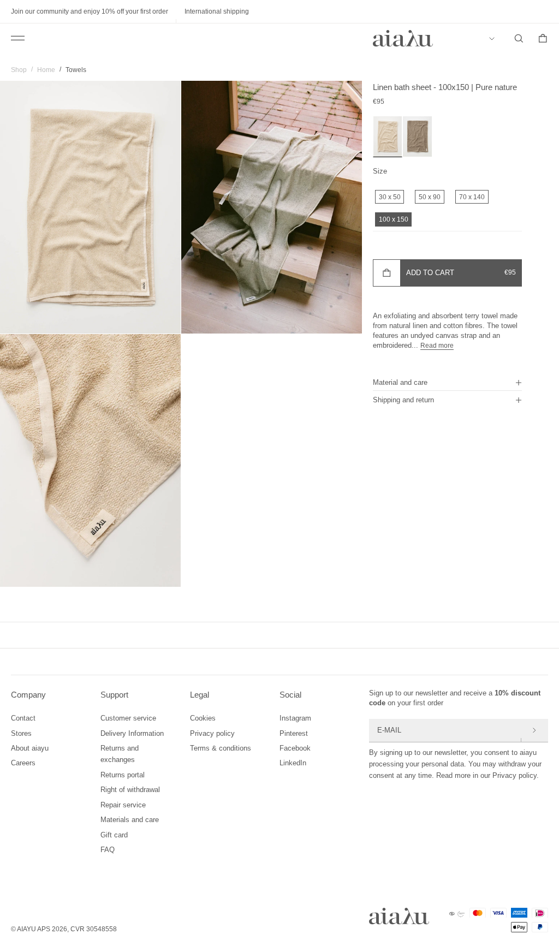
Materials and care (129, 820)
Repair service (123, 805)
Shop (19, 70)
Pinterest (294, 733)
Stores (21, 733)
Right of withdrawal (130, 790)
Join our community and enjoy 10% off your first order (89, 11)
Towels (76, 70)
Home (46, 70)
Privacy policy (212, 733)
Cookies (203, 718)
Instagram (295, 718)
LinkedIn (293, 763)
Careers (23, 763)
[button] (447, 382)
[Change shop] (494, 38)
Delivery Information (132, 733)
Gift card (114, 835)
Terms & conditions (220, 748)
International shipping (217, 11)
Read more (437, 345)
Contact (23, 718)
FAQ (107, 850)
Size (380, 171)
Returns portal (122, 775)
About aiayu (30, 748)
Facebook (295, 748)
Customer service (128, 718)
